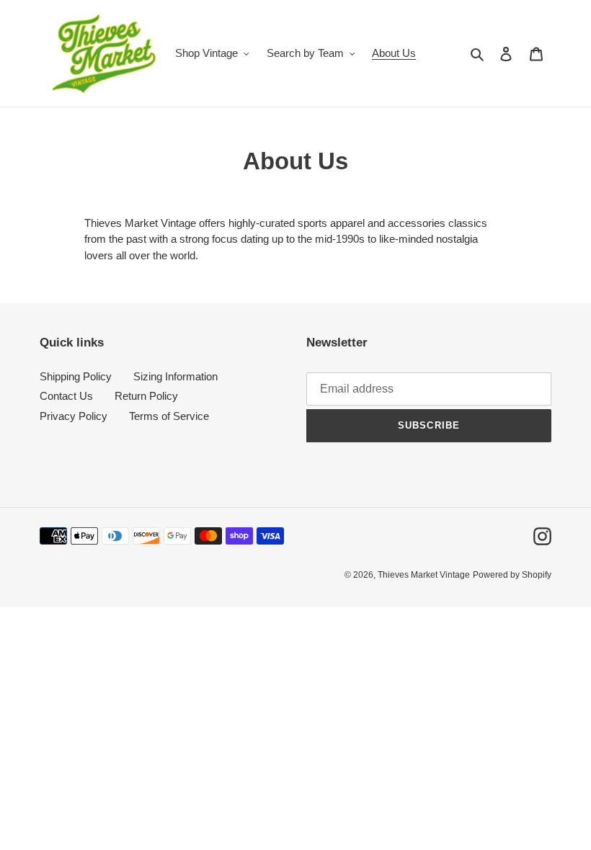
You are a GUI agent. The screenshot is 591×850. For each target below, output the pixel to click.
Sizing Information (175, 376)
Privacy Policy (73, 416)
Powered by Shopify (512, 575)
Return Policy (146, 396)
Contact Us (66, 396)
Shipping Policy (76, 376)
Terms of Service (169, 416)
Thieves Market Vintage (424, 575)
